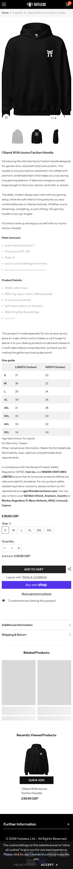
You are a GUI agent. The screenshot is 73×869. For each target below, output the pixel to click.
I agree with (13, 577)
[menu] (4, 4)
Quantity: (8, 541)
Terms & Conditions (34, 577)
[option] (36, 70)
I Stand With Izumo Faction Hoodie (34, 791)
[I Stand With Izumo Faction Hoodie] (37, 759)
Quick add (36, 780)
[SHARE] (68, 569)
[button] (61, 118)
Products (18, 12)
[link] (19, 710)
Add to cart (34, 569)
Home (5, 12)
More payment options (36, 594)
